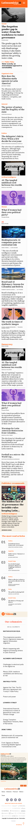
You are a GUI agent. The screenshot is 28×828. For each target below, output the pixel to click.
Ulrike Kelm (5, 40)
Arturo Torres (6, 86)
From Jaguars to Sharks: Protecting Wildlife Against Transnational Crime (11, 745)
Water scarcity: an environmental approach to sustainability (12, 66)
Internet (4, 104)
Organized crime (7, 73)
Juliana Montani (13, 557)
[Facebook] (7, 799)
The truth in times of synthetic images (12, 323)
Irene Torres (5, 247)
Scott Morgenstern (14, 570)
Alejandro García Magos (12, 658)
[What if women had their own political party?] (13, 198)
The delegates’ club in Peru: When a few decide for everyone (12, 139)
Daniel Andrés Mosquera (9, 327)
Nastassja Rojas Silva (11, 631)
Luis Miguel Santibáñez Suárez (14, 604)
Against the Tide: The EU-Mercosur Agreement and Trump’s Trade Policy (12, 689)
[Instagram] (11, 799)
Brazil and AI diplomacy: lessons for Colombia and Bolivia (13, 284)
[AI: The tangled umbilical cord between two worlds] (13, 168)
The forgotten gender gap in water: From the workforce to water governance (13, 32)
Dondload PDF (3, 781)
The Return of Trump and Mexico (15, 601)
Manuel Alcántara (13, 594)
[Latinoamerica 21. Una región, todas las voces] (12, 788)
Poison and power (9, 697)
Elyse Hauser (14, 247)
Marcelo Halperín (7, 187)
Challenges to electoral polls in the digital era (13, 665)
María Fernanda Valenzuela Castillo (12, 143)
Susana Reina (5, 217)
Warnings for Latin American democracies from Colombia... (12, 430)
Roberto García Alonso (8, 289)
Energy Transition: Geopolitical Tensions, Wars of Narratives (13, 722)
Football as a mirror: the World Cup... (13, 455)
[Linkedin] (15, 799)
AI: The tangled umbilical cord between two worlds (12, 182)
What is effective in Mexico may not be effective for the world (16, 581)
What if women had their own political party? (11, 212)
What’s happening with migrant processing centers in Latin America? (13, 651)
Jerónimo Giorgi (7, 530)
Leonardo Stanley (10, 703)
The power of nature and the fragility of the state (13, 109)
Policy (10, 589)
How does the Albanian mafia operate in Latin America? (10, 80)
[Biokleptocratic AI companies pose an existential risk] (13, 232)
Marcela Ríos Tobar (7, 435)
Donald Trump (12, 561)
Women (4, 207)
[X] (19, 799)
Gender (4, 24)
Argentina (11, 551)
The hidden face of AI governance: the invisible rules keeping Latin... (13, 506)
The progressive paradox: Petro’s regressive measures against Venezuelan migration (13, 640)
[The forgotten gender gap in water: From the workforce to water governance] (13, 15)
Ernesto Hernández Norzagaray (14, 585)
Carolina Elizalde (7, 114)
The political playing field (16, 592)
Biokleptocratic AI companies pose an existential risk (11, 242)
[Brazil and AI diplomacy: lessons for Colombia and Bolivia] (13, 274)
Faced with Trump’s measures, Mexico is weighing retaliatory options (14, 566)
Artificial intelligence (9, 177)
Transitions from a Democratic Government (15, 544)
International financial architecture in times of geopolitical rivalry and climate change (11, 711)
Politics (4, 133)
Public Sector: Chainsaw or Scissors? (16, 554)
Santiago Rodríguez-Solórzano (11, 459)
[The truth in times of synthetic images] (13, 314)
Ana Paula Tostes (9, 681)
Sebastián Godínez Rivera (15, 547)
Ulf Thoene (20, 289)
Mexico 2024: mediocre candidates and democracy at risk (12, 674)
